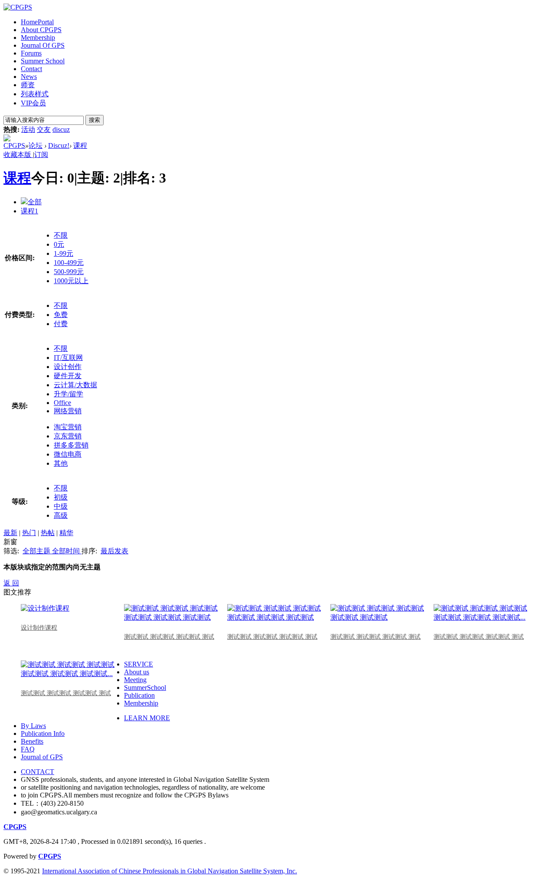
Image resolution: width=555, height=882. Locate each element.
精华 (66, 532)
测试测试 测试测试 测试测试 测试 (169, 637)
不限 (61, 235)
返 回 (11, 583)
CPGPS (14, 145)
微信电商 (68, 454)
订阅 (41, 154)
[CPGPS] (17, 7)
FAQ (28, 749)
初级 (61, 497)
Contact (31, 68)
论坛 (35, 145)
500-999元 (69, 271)
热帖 (48, 532)
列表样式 (35, 94)
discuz (61, 129)
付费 (61, 323)
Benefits (32, 741)
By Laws (33, 725)
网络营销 (68, 411)
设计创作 (68, 366)
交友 (44, 129)
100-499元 (69, 262)
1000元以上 (71, 280)
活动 (28, 129)
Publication (139, 695)
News (29, 76)
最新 (10, 532)
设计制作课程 (39, 627)
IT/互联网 (68, 357)
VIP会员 (33, 103)
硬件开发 (68, 375)
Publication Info (43, 733)
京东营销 (68, 436)
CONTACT (37, 771)
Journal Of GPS (43, 45)
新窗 (10, 542)
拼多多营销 (71, 445)
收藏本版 (18, 154)
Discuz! (58, 145)
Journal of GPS (42, 757)
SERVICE (138, 664)
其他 (61, 463)
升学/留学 (68, 394)
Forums (31, 53)
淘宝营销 (68, 427)
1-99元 (63, 253)
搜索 (94, 120)
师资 (28, 84)
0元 (59, 244)
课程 (80, 145)
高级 (61, 515)
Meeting (135, 679)
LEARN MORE (147, 718)
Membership (38, 37)
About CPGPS (41, 29)
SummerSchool (145, 687)
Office (62, 402)
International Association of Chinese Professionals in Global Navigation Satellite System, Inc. (169, 871)
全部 (35, 202)
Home (37, 22)
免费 (61, 314)
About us (136, 672)
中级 (61, 506)
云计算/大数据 (75, 385)
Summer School (43, 61)
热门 (29, 532)
